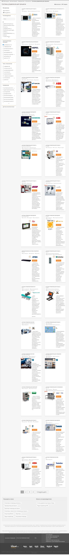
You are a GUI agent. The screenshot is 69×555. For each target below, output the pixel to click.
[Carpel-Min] (36, 393)
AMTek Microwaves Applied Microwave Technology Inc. (9, 30)
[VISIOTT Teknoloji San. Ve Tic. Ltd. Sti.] (60, 393)
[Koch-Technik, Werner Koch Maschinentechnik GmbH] (60, 293)
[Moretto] (36, 463)
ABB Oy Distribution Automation (9, 25)
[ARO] (60, 151)
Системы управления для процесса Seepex (45, 503)
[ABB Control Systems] (60, 118)
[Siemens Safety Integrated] (36, 118)
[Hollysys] (60, 257)
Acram (6, 27)
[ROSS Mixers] (36, 426)
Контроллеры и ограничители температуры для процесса (16, 511)
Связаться (34, 51)
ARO (5, 35)
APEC (5, 31)
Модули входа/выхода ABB (42, 505)
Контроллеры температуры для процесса (13, 503)
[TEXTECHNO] (60, 463)
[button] (9, 15)
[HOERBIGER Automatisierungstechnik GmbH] (60, 187)
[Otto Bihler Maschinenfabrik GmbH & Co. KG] (60, 426)
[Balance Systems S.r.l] (36, 15)
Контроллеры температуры (21, 516)
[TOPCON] (36, 83)
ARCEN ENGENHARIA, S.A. (9, 33)
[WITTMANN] (36, 187)
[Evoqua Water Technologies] (60, 48)
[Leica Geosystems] (36, 221)
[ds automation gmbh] (36, 360)
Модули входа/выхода (9, 516)
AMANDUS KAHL (8, 28)
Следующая (41, 492)
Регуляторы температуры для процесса (12, 508)
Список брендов (49, 534)
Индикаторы (18, 513)
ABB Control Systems (8, 23)
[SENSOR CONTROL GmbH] (36, 293)
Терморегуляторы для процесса (11, 505)
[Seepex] (36, 48)
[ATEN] (36, 257)
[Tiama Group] (60, 221)
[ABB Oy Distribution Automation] (60, 83)
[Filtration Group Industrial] (36, 151)
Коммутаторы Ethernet (9, 513)
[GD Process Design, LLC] (60, 328)
